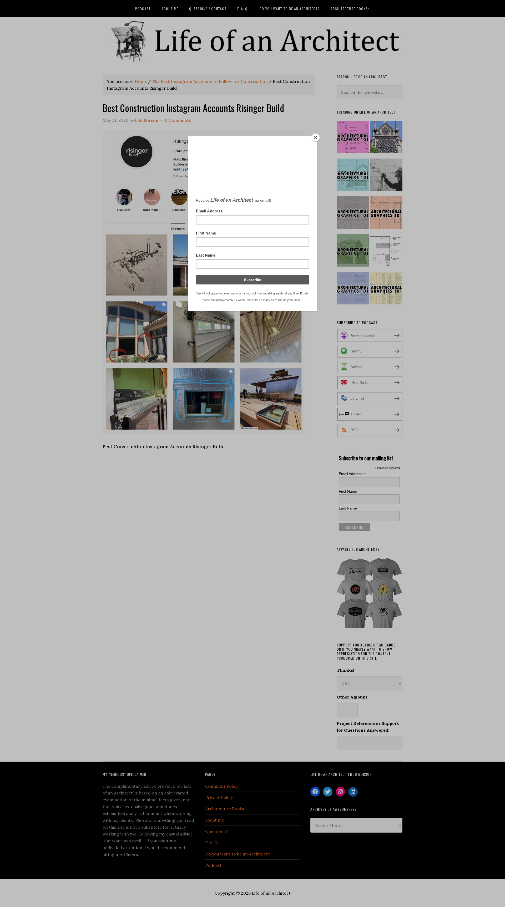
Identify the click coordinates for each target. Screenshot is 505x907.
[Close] (316, 137)
